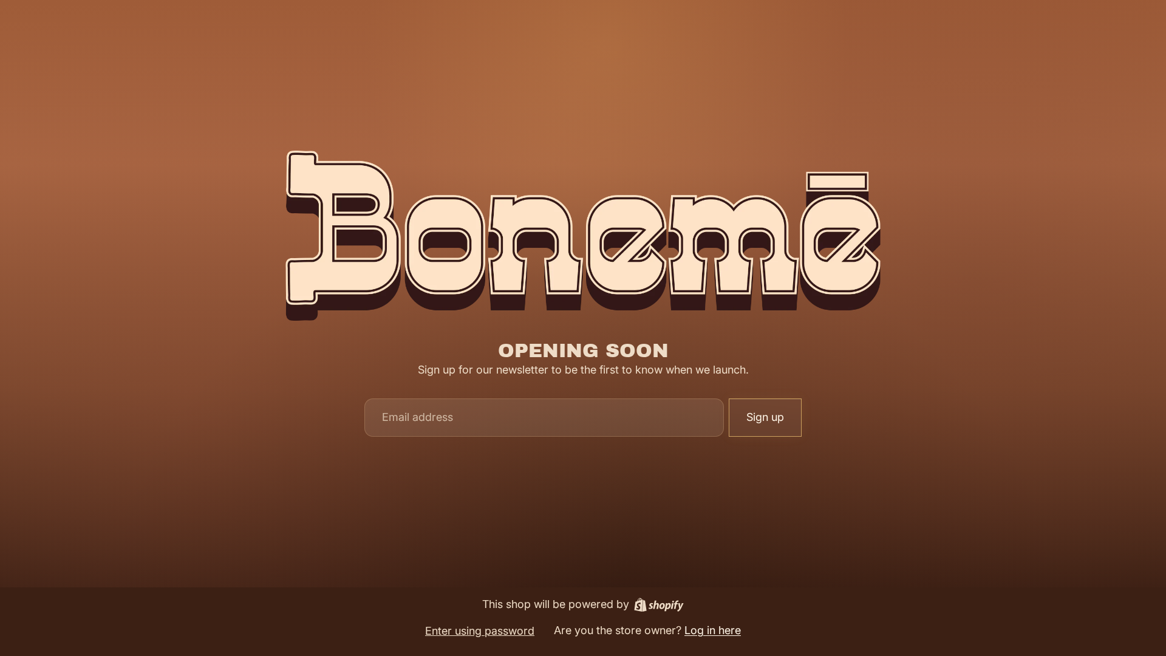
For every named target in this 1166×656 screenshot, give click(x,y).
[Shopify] (659, 605)
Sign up (765, 417)
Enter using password (479, 630)
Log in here (712, 630)
